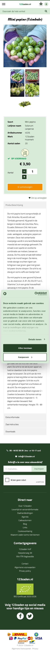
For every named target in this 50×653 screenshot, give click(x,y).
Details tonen (34, 339)
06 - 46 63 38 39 (16, 450)
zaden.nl (25, 4)
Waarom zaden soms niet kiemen (25, 534)
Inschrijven (39, 468)
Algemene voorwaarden (25, 567)
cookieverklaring (17, 330)
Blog (25, 523)
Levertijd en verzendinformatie (25, 509)
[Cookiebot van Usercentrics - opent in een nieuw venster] (35, 293)
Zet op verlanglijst (39, 197)
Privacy (35, 648)
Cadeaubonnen (25, 520)
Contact (25, 563)
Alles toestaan (25, 348)
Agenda (25, 516)
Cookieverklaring (25, 531)
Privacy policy (25, 570)
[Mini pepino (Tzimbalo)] (17, 76)
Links (25, 527)
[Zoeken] (46, 11)
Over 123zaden (25, 505)
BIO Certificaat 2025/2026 (25, 596)
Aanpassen (23, 357)
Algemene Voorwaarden (21, 648)
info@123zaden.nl (26, 456)
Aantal (10, 172)
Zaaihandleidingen (25, 513)
